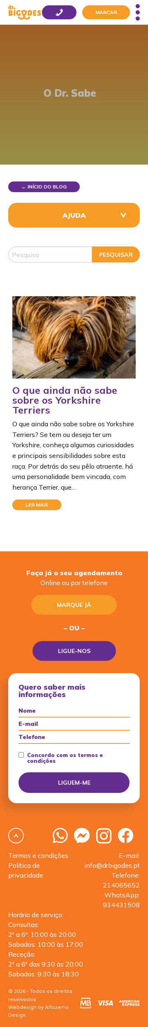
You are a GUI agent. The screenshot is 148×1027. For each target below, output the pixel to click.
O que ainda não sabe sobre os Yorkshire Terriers (64, 400)
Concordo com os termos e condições (65, 758)
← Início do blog (44, 187)
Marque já (74, 605)
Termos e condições (38, 855)
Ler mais (36, 505)
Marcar (106, 12)
